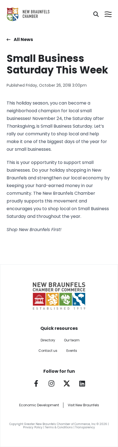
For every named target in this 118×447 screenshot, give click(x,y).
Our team (72, 340)
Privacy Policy (33, 427)
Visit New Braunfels (83, 405)
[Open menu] (108, 14)
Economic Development (39, 405)
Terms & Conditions (59, 427)
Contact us (47, 350)
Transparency (85, 427)
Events (71, 350)
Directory (48, 340)
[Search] (96, 14)
